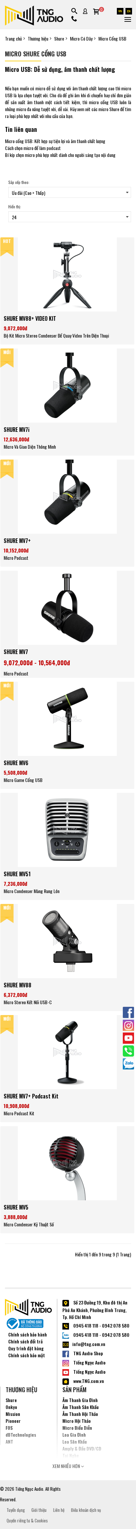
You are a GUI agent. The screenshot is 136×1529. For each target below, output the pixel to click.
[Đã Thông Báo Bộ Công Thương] (25, 1322)
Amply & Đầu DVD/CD (81, 1448)
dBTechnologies (21, 1434)
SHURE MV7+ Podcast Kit (31, 1096)
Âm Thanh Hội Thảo (80, 1413)
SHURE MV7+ (17, 541)
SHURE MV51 (17, 874)
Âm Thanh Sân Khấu (80, 1406)
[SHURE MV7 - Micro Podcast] (67, 607)
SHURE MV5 (16, 1207)
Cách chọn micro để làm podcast (33, 147)
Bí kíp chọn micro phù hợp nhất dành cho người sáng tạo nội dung (60, 154)
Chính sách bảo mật (26, 1355)
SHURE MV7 (16, 652)
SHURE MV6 (16, 763)
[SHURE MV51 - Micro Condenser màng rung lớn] (67, 829)
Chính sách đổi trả (25, 1341)
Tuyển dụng (16, 1510)
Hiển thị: (14, 206)
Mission (13, 1413)
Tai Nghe (70, 1455)
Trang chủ (13, 38)
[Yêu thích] (67, 304)
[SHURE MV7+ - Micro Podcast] (67, 496)
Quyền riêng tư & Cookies (27, 1520)
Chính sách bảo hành (27, 1334)
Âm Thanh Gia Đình (80, 1399)
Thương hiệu (38, 38)
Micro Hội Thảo (76, 1420)
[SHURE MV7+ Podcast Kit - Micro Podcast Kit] (67, 1051)
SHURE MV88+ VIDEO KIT (30, 318)
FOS (9, 1427)
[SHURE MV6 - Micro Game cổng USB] (67, 718)
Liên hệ (58, 1510)
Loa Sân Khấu (74, 1441)
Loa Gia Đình (74, 1434)
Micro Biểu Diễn (77, 1427)
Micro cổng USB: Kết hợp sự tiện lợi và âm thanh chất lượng (55, 140)
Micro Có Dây (81, 38)
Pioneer (13, 1420)
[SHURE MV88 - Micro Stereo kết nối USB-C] (67, 940)
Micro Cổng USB (112, 38)
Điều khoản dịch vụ (86, 1510)
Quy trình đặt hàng (26, 1348)
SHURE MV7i (16, 430)
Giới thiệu (39, 1510)
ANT (9, 1441)
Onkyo (11, 1406)
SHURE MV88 (17, 985)
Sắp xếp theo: (18, 182)
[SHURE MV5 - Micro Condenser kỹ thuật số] (67, 1162)
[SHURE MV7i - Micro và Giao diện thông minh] (67, 384)
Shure (59, 38)
